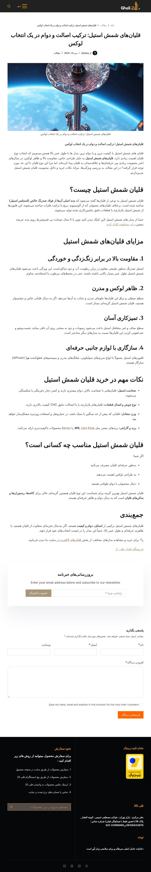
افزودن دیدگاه (134, 662)
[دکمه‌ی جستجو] (11, 807)
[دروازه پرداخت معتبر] (134, 766)
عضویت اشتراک (38, 593)
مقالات (57, 53)
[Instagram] (72, 866)
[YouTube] (64, 866)
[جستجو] (9, 6)
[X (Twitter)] (79, 866)
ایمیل (93, 644)
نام (140, 644)
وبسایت (46, 644)
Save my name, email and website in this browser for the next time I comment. (93, 704)
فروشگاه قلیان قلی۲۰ (129, 549)
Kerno (66, 428)
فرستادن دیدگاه (131, 714)
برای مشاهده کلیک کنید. (120, 224)
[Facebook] (86, 866)
